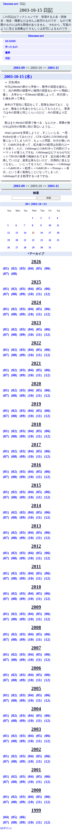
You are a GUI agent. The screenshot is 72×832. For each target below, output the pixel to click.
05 (39, 268)
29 (33, 247)
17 (50, 232)
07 (6, 274)
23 (41, 240)
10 (50, 225)
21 (25, 240)
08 (14, 274)
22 (33, 240)
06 (47, 268)
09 (26, 204)
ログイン (6, 828)
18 (58, 232)
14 (25, 232)
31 (50, 247)
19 (8, 240)
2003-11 (53, 68)
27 (17, 247)
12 (8, 232)
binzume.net (10, 3)
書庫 (7, 52)
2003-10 (36, 204)
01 (6, 268)
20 (17, 240)
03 (22, 268)
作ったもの (11, 46)
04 (31, 268)
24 (50, 240)
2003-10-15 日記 (36, 10)
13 (17, 232)
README (10, 41)
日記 (7, 58)
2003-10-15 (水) (18, 76)
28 (25, 247)
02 (14, 268)
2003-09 (19, 68)
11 (45, 204)
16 (41, 232)
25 (58, 240)
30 (41, 247)
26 (8, 247)
